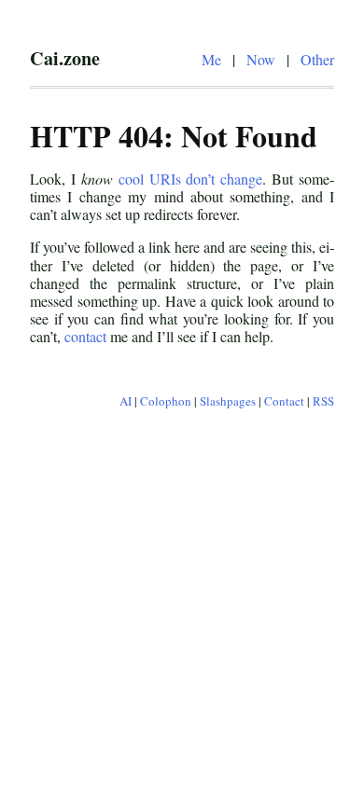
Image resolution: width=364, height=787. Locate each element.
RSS (323, 401)
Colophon (165, 401)
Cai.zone (65, 58)
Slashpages (228, 401)
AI (125, 401)
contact (85, 336)
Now (260, 59)
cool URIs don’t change (191, 178)
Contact (284, 401)
